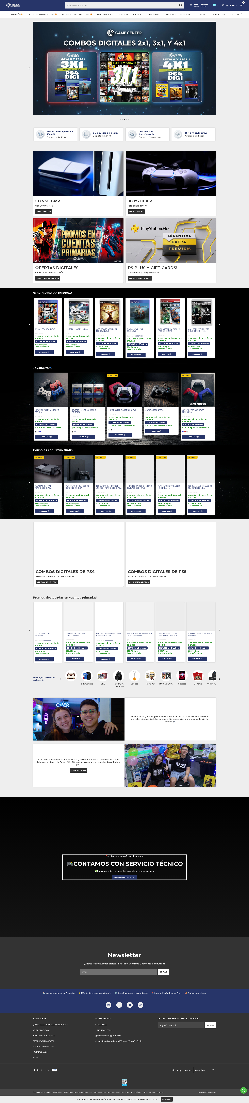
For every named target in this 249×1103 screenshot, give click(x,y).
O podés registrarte (200, 6)
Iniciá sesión (203, 4)
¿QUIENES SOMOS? (41, 1052)
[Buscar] (180, 5)
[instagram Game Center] (108, 1005)
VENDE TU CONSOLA (41, 1030)
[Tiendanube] (207, 1092)
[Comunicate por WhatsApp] (243, 1090)
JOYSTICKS (137, 14)
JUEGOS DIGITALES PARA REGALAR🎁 (77, 14)
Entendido (166, 1099)
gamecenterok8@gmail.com (108, 1035)
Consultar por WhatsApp (124, 877)
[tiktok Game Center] (140, 1005)
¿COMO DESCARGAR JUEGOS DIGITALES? (50, 1025)
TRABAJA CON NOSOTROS (44, 1035)
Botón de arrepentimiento (153, 1092)
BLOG (35, 1057)
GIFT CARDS (200, 14)
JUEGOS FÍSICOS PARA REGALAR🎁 (42, 14)
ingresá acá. (137, 1092)
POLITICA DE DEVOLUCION (43, 1046)
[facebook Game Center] (119, 1005)
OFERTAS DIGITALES (105, 14)
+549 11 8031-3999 (103, 1030)
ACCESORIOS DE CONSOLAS (178, 14)
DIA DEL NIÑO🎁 (16, 14)
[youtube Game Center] (130, 1005)
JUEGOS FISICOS (154, 14)
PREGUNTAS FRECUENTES (43, 1041)
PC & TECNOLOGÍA (217, 14)
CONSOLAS (123, 14)
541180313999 (101, 1025)
